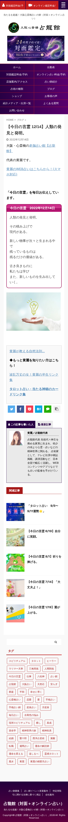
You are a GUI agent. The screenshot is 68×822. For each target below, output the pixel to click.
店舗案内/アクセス (17, 81)
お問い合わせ (16, 110)
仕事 (29, 676)
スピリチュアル (17, 660)
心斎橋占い (15, 699)
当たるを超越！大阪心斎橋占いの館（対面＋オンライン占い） (34, 809)
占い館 (53, 676)
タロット (36, 660)
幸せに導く (36, 691)
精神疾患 (46, 730)
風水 (11, 761)
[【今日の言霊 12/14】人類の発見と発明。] (38, 409)
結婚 (11, 738)
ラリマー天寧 (16, 668)
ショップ (17, 95)
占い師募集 (14, 790)
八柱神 (40, 676)
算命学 (12, 730)
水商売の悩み (31, 715)
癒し (38, 722)
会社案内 (49, 794)
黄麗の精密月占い (39, 761)
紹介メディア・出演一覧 (17, 103)
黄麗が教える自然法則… (27, 351)
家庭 (11, 691)
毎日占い (13, 715)
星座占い (31, 707)
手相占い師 (15, 707)
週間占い (24, 745)
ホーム (17, 67)
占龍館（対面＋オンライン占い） (34, 803)
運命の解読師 (42, 745)
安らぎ (53, 684)
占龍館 (12, 684)
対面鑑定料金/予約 (17, 74)
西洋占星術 (38, 738)
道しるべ (33, 753)
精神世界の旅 (29, 730)
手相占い (50, 699)
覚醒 (52, 738)
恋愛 (29, 699)
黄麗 (22, 761)
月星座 (45, 707)
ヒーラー (51, 660)
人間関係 (49, 668)
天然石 (40, 684)
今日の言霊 (15, 676)
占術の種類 (17, 88)
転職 (11, 745)
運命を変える (16, 753)
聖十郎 (23, 738)
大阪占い (26, 684)
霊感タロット (51, 753)
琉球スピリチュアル (19, 722)
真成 (49, 722)
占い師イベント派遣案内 (36, 790)
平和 (22, 691)
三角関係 (33, 668)
